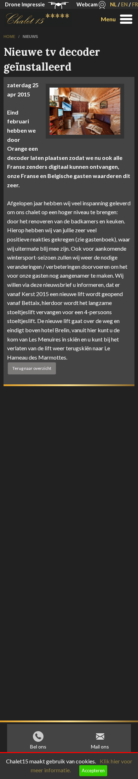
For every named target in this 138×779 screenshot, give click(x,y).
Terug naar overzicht (31, 368)
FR (135, 4)
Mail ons (100, 747)
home (10, 36)
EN (124, 4)
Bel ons (38, 747)
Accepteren (93, 770)
